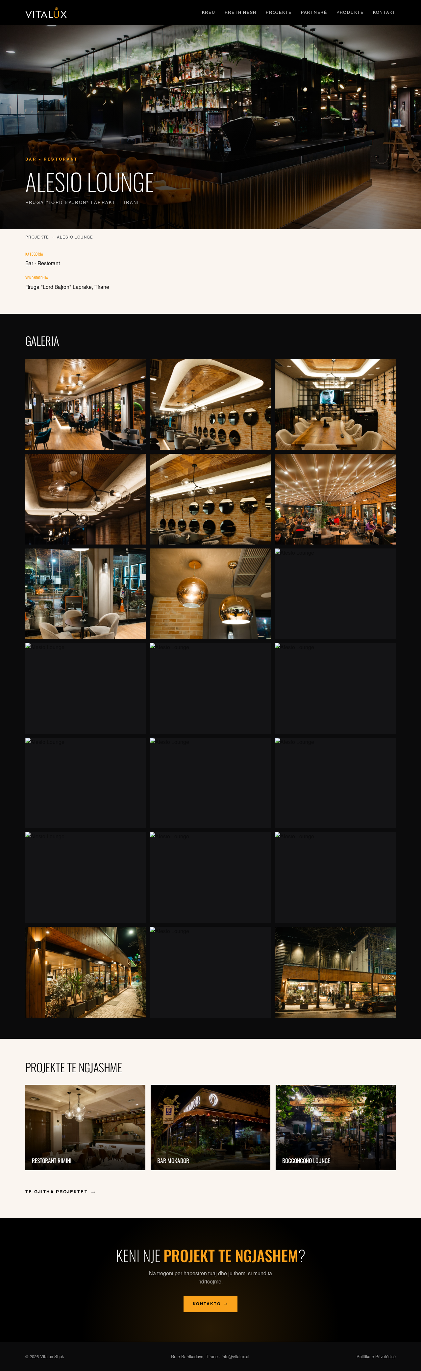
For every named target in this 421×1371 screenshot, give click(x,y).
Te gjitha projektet (60, 1191)
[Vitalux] (46, 12)
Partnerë (314, 12)
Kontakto (211, 1304)
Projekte (279, 12)
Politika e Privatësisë (376, 1356)
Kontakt (384, 12)
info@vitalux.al (235, 1356)
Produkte (350, 12)
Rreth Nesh (241, 12)
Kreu (208, 12)
